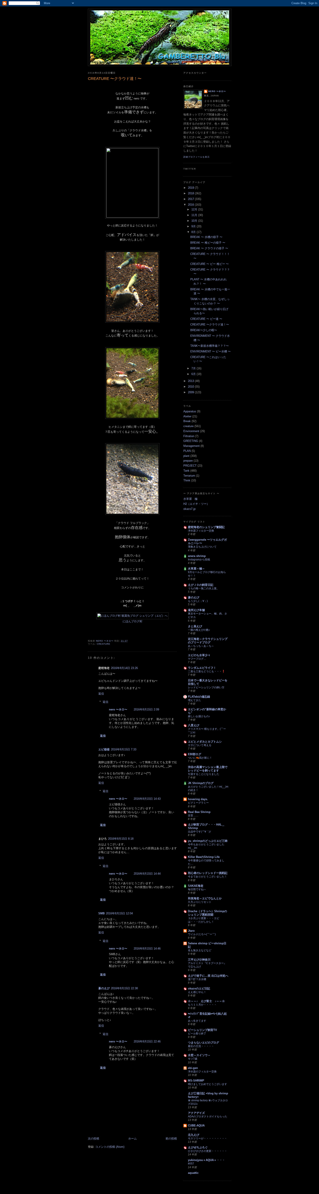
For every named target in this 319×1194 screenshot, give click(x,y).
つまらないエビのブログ (203, 1042)
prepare (188, 460)
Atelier (187, 416)
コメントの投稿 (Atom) (109, 1146)
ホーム (132, 1138)
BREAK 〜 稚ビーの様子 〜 (207, 242)
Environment (191, 431)
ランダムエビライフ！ (202, 667)
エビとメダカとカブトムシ (205, 741)
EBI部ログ (194, 754)
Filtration (188, 436)
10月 (194, 220)
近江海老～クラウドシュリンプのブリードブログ (207, 640)
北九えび (193, 1134)
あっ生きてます (197, 1020)
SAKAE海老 (195, 885)
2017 (191, 199)
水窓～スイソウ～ (199, 1055)
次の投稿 (93, 1138)
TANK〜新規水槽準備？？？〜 (209, 345)
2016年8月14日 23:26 (124, 668)
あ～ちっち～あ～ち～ (201, 645)
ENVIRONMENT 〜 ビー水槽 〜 (210, 351)
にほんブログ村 (132, 621)
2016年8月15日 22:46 (147, 1041)
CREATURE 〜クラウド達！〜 (209, 324)
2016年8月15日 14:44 (147, 873)
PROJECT (190, 465)
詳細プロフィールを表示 (196, 157)
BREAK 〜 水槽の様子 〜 (206, 237)
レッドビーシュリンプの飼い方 (206, 687)
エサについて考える (199, 745)
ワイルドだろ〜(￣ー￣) (202, 934)
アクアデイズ (196, 1113)
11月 (194, 215)
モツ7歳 (192, 1058)
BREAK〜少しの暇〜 (203, 330)
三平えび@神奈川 (199, 959)
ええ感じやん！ (197, 992)
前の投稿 (171, 1138)
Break (187, 421)
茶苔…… (193, 815)
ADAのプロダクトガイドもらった (207, 1116)
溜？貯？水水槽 (197, 979)
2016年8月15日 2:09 (146, 709)
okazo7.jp (189, 508)
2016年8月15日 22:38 (124, 988)
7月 (194, 368)
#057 (191, 1163)
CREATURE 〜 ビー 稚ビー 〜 (209, 264)
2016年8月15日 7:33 (123, 749)
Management (191, 446)
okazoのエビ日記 (199, 988)
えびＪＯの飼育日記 (200, 584)
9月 (194, 226)
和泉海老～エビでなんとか (205, 898)
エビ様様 (104, 749)
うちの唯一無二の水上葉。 (203, 588)
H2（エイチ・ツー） (196, 503)
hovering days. (198, 799)
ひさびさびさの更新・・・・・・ (207, 1151)
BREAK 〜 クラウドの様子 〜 (209, 248)
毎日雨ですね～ (197, 889)
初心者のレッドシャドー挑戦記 (207, 873)
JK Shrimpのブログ (201, 783)
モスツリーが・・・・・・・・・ (207, 1138)
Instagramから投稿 (199, 559)
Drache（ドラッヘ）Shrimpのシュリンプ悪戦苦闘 (207, 913)
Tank (186, 470)
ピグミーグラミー (198, 802)
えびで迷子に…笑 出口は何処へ (208, 975)
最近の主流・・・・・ (201, 1046)
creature (103, 644)
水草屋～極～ (196, 568)
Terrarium (189, 475)
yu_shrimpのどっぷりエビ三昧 (208, 840)
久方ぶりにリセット (199, 901)
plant (186, 455)
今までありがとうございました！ (207, 876)
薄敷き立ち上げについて (202, 546)
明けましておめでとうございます (207, 1084)
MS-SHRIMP (196, 1080)
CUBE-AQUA (196, 1125)
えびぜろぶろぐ (198, 1147)
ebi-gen (193, 1068)
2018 (191, 193)
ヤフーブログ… (197, 658)
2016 (191, 204)
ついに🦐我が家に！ (200, 757)
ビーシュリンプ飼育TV (202, 1030)
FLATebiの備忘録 (199, 696)
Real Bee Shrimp (199, 812)
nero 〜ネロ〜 (118, 709)
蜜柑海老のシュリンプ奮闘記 (206, 527)
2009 (191, 392)
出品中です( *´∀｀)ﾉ (199, 831)
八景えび (193, 725)
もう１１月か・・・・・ (202, 1004)
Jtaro (191, 930)
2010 (191, 386)
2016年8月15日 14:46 (147, 948)
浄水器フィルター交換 (201, 530)
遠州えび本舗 (196, 610)
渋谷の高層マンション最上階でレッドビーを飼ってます (207, 768)
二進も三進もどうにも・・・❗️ (206, 671)
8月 (194, 232)
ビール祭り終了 (197, 1033)
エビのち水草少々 (199, 655)
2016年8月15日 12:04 (119, 913)
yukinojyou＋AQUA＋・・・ (206, 1160)
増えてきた (194, 700)
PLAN (187, 450)
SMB (101, 913)
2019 (191, 187)
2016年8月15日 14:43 (147, 798)
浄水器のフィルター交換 (202, 1071)
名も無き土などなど (199, 950)
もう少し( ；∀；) (198, 601)
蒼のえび (104, 988)
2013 (191, 381)
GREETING (190, 441)
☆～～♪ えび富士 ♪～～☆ (206, 1001)
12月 (194, 209)
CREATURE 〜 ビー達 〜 (206, 318)
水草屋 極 (190, 498)
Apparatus (189, 411)
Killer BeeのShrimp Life (204, 857)
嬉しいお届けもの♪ (199, 716)
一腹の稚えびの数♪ (199, 629)
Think (186, 480)
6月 (194, 374)
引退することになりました (203, 774)
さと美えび (195, 626)
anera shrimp (197, 556)
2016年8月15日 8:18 (120, 838)
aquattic (193, 1172)
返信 (101, 693)
